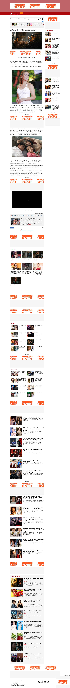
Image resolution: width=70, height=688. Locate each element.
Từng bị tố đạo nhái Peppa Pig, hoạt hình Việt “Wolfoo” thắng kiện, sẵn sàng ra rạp (37, 24)
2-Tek (44, 13)
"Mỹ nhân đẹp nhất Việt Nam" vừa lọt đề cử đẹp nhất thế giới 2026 (38, 379)
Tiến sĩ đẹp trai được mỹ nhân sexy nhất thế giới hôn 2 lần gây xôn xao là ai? (26, 216)
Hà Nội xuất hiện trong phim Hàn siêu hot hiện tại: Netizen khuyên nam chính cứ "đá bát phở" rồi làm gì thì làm (56, 107)
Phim (21, 13)
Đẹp (32, 13)
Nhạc (29, 13)
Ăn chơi (50, 13)
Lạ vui (37, 13)
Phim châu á (24, 16)
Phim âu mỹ (28, 16)
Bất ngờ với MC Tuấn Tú (38, 339)
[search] (56, 13)
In (43, 227)
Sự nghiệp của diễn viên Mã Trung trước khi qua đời (22, 333)
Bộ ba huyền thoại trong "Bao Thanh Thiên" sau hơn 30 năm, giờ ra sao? (22, 340)
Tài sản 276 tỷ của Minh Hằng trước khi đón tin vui (22, 347)
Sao (18, 13)
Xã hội (54, 13)
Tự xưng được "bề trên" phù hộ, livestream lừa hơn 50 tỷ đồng (22, 393)
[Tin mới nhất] (13, 13)
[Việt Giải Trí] (11, 13)
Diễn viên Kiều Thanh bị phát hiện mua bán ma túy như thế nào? (55, 33)
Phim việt (20, 16)
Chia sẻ (12, 227)
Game (41, 13)
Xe (46, 13)
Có (23, 231)
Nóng (16, 13)
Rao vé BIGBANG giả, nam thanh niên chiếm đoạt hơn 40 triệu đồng (38, 386)
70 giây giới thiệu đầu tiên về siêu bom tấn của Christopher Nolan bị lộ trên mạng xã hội (26, 272)
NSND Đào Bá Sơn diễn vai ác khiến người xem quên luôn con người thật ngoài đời (15, 286)
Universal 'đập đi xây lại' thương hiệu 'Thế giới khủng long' (27, 259)
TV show (25, 13)
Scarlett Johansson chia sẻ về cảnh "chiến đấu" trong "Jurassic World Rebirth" (38, 259)
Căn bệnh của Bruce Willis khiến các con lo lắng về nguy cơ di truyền (39, 372)
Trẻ (34, 13)
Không (31, 231)
